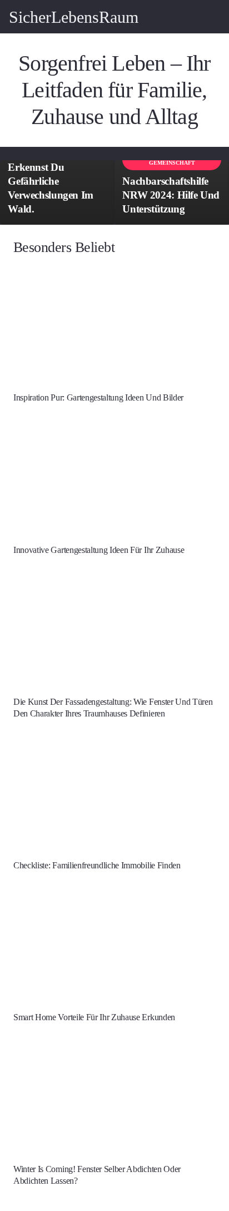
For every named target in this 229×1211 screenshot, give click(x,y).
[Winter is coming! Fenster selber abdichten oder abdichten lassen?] (114, 1098)
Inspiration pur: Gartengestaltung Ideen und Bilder (98, 397)
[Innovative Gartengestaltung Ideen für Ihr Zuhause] (114, 478)
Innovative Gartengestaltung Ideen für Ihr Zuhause (98, 550)
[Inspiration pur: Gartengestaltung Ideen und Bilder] (114, 326)
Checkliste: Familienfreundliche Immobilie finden (97, 865)
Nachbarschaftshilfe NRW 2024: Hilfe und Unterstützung (171, 195)
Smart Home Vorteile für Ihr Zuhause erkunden (94, 1017)
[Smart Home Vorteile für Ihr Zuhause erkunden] (114, 946)
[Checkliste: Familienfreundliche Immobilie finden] (114, 794)
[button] (213, 16)
